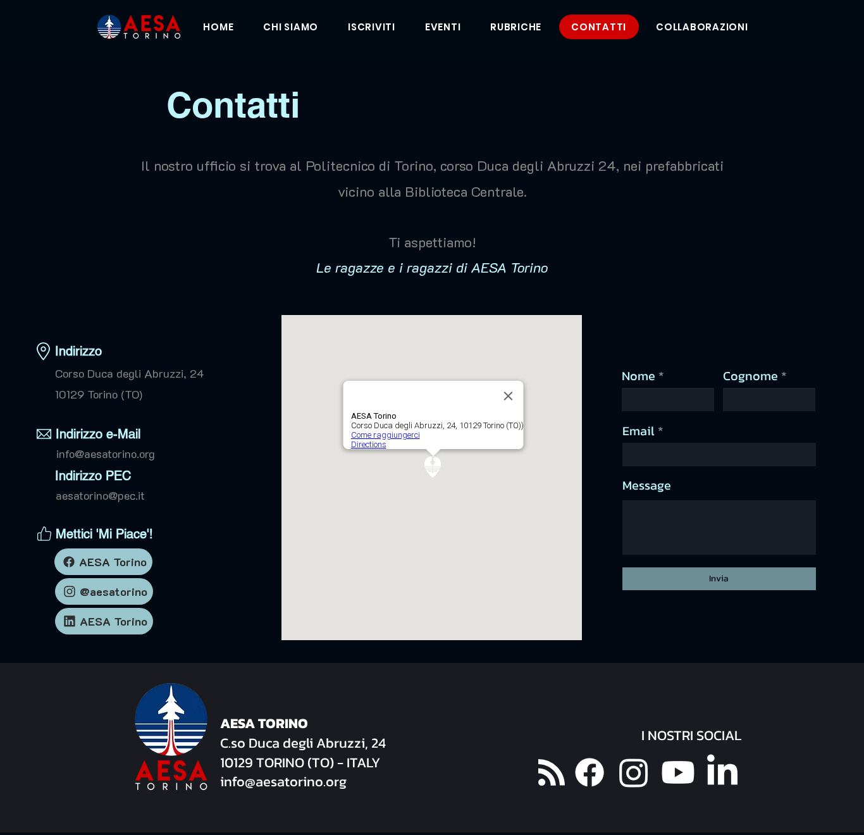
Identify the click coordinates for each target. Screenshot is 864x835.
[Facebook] (589, 772)
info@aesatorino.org (105, 453)
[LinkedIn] (722, 772)
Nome (638, 375)
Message (646, 485)
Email (638, 430)
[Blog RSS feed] (551, 773)
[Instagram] (634, 772)
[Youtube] (678, 772)
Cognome (750, 375)
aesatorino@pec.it (100, 495)
